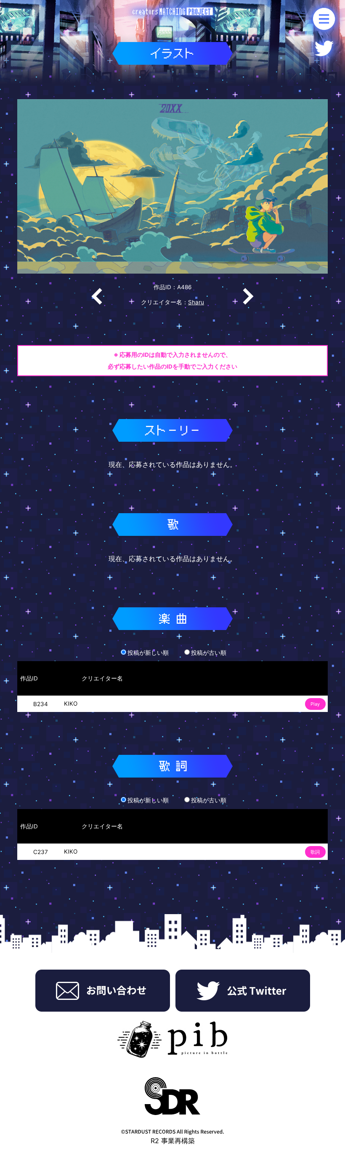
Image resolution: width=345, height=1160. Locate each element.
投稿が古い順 (208, 652)
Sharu (196, 302)
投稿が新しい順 (148, 652)
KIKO (70, 703)
